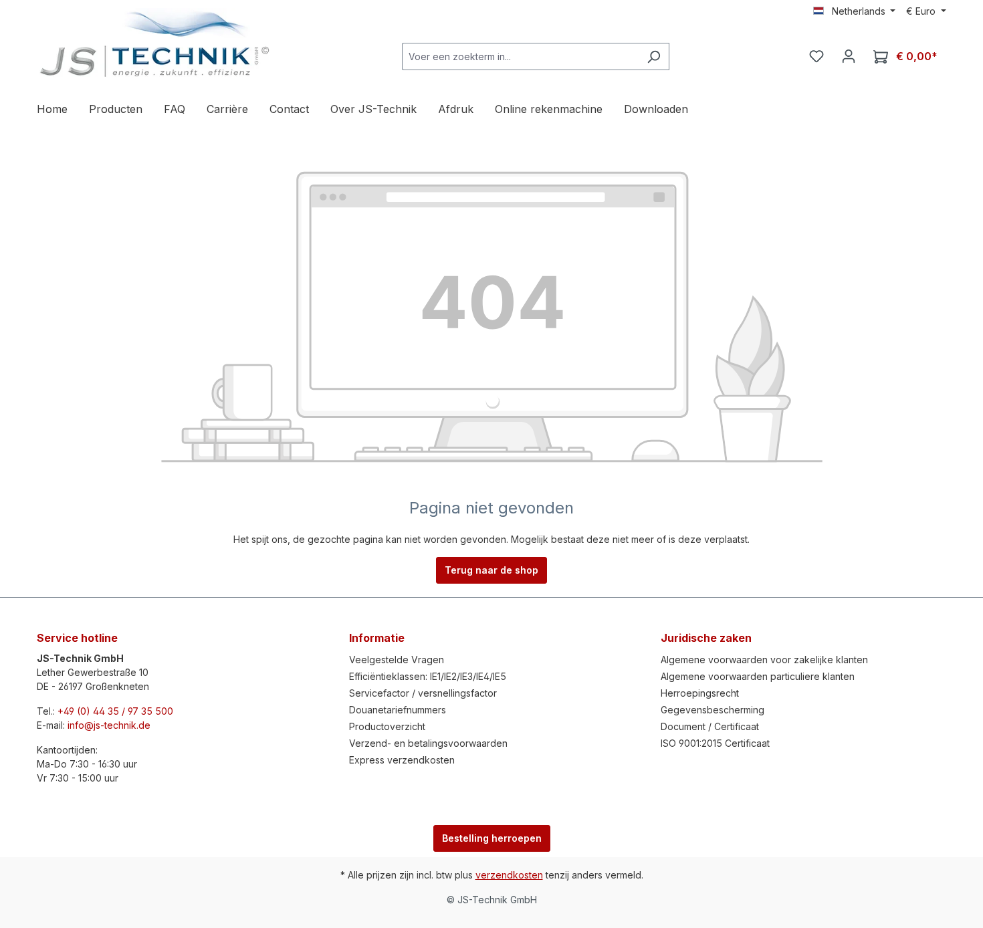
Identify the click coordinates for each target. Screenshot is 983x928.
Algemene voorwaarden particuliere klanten (758, 676)
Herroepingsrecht (700, 693)
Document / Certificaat (710, 726)
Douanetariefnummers (397, 709)
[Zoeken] (653, 56)
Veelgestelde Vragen (396, 659)
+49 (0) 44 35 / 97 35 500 (115, 711)
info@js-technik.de (109, 725)
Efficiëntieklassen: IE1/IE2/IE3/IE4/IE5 (427, 676)
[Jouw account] (849, 56)
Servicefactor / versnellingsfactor (423, 693)
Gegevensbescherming (712, 709)
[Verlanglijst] (816, 56)
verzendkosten (509, 875)
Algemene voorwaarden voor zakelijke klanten (764, 659)
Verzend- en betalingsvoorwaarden (428, 743)
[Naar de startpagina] (154, 44)
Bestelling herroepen (492, 838)
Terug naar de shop (491, 570)
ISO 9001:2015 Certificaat (715, 743)
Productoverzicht (387, 726)
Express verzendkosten (402, 760)
